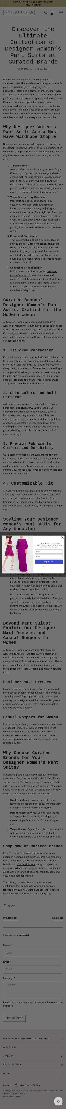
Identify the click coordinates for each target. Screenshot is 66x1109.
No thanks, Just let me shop (48, 567)
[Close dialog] (62, 537)
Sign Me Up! (48, 562)
